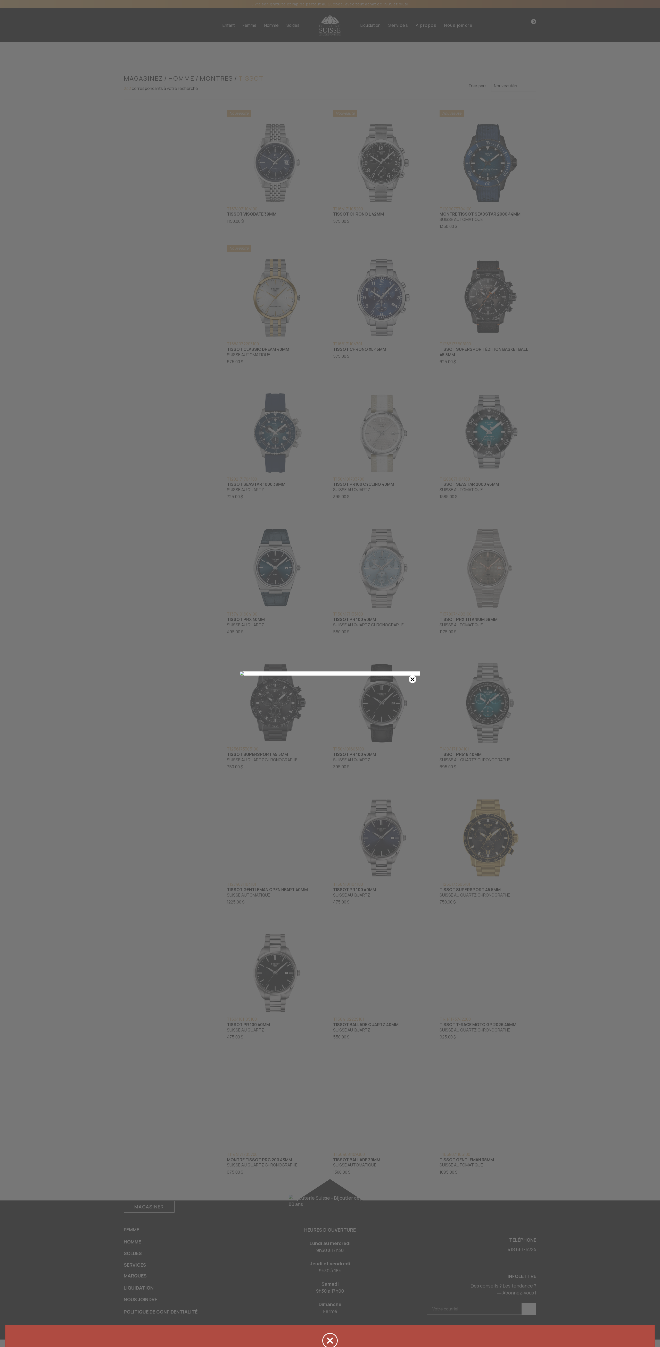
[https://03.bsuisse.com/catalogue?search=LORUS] (330, 673)
